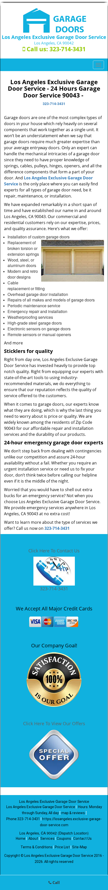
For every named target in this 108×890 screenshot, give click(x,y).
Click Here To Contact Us (54, 551)
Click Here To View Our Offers (54, 723)
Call (55, 882)
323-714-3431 (67, 49)
